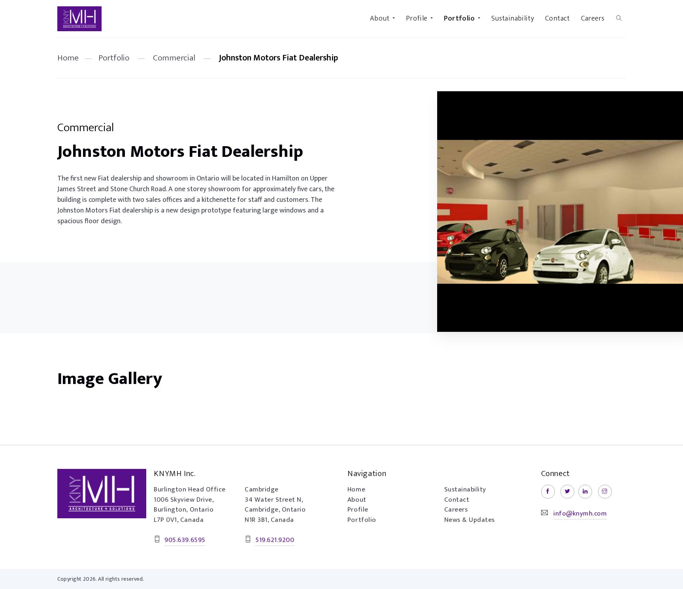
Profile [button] (417, 18)
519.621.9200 (274, 540)
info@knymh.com (580, 513)
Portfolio (113, 58)
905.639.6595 (184, 540)
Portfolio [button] (459, 18)
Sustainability (512, 18)
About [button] (380, 18)
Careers (593, 18)
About (356, 499)
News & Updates (469, 519)
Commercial (174, 58)
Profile (357, 509)
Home (68, 58)
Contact (557, 18)
